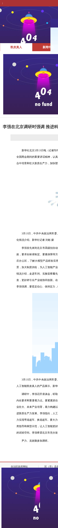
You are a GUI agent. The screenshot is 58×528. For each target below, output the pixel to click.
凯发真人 (16, 47)
